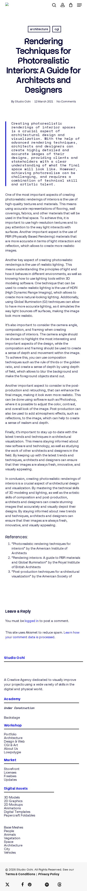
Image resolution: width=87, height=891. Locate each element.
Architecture (39, 29)
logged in (32, 621)
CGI (56, 29)
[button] (79, 5)
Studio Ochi (23, 101)
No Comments (66, 101)
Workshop (13, 725)
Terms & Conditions (20, 874)
